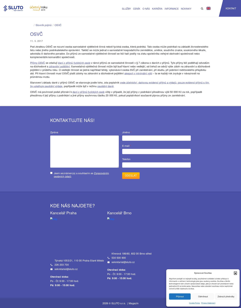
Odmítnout (203, 296)
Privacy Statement (208, 303)
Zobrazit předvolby (226, 296)
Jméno (127, 132)
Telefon (126, 159)
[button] (235, 273)
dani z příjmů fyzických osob (88, 92)
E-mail (126, 146)
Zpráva (55, 132)
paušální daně (105, 86)
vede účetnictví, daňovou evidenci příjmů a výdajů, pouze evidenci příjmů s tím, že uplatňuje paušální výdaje (120, 84)
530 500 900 (118, 257)
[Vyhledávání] (202, 8)
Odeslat (131, 175)
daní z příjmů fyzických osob (74, 62)
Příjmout (180, 296)
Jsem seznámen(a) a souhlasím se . (81, 175)
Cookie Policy (194, 303)
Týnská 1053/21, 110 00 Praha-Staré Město (79, 260)
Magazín (133, 303)
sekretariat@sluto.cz (66, 269)
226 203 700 (61, 264)
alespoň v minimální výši (138, 73)
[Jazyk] (208, 8)
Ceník (136, 8)
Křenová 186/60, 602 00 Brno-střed (131, 253)
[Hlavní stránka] (31, 25)
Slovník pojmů (44, 25)
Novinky (186, 8)
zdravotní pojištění (59, 66)
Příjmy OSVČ (37, 62)
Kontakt (231, 8)
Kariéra (157, 8)
